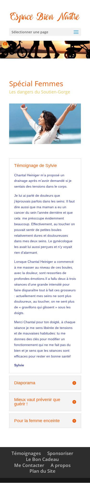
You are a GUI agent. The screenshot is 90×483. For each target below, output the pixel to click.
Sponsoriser (60, 453)
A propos (61, 465)
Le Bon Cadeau (42, 459)
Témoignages (26, 453)
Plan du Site (42, 471)
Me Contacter (29, 465)
